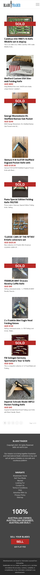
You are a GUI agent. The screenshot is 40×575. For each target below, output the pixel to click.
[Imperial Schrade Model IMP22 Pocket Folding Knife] (20, 389)
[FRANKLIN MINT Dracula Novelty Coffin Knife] (20, 268)
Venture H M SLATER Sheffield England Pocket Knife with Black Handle (19, 162)
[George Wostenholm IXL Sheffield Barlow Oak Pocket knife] (20, 103)
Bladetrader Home (20, 475)
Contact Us (20, 485)
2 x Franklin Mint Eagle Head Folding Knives (18, 322)
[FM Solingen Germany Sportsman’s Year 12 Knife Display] (20, 345)
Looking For (20, 483)
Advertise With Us (20, 492)
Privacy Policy (20, 495)
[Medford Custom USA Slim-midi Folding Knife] (20, 65)
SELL (20, 542)
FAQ (20, 490)
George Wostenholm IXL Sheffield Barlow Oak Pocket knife (18, 119)
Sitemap (20, 497)
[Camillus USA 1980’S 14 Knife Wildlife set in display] (20, 26)
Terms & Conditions (20, 487)
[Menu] (36, 4)
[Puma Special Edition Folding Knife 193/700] (20, 186)
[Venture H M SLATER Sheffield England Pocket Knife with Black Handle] (20, 147)
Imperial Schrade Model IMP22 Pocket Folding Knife (19, 403)
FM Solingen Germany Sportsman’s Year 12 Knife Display (17, 360)
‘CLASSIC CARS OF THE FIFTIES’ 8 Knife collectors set (19, 238)
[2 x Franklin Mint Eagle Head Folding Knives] (20, 307)
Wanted (20, 480)
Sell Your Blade (20, 478)
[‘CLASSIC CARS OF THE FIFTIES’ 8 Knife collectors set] (20, 224)
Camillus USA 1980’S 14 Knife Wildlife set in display (18, 40)
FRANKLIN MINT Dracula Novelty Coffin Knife (16, 282)
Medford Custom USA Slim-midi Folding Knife (18, 80)
